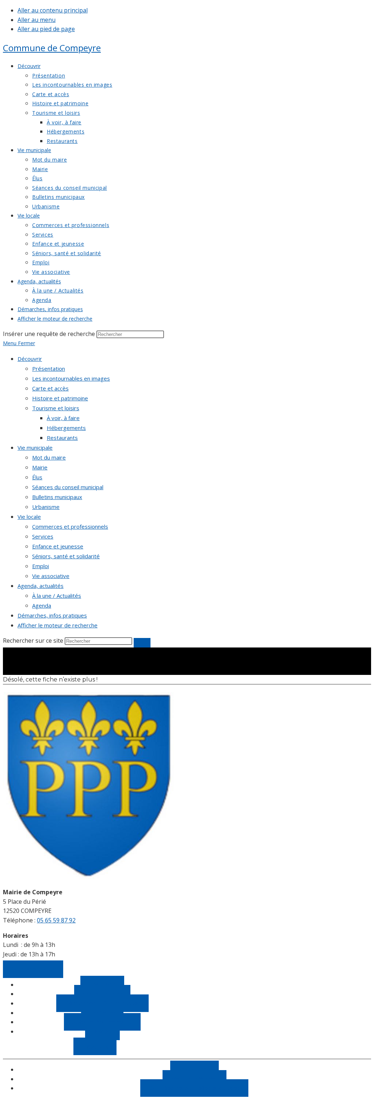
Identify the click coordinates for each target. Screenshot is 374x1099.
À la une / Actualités (56, 595)
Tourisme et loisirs (55, 408)
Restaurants (62, 437)
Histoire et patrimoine (60, 398)
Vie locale (29, 516)
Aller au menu (37, 20)
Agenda (41, 605)
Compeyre (52, 48)
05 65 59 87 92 (56, 920)
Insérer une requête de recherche (49, 334)
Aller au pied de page (46, 29)
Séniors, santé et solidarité (66, 556)
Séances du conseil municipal (67, 487)
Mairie (39, 467)
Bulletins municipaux (57, 497)
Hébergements (66, 427)
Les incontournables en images (71, 378)
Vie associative (50, 575)
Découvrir (30, 358)
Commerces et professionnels (70, 526)
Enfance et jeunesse (57, 546)
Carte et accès (50, 388)
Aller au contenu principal (53, 10)
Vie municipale (35, 447)
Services (42, 536)
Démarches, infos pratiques (52, 615)
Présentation (48, 368)
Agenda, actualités (41, 585)
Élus (37, 477)
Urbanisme (46, 506)
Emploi (40, 566)
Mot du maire (49, 457)
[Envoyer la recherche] (142, 642)
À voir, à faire (63, 418)
